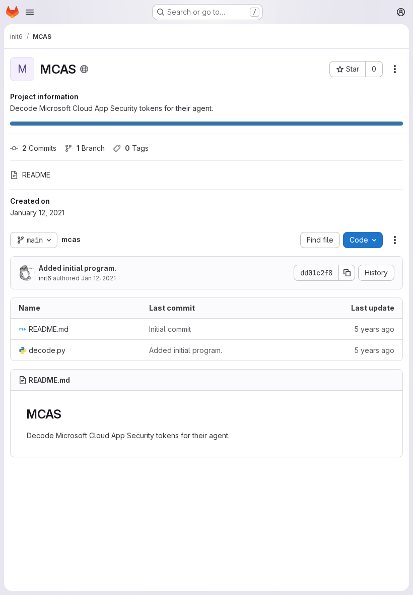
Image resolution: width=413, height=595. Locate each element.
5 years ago (374, 329)
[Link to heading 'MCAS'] (68, 414)
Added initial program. (77, 268)
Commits (39, 148)
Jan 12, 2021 (98, 278)
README (36, 174)
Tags (137, 148)
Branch (91, 148)
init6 (45, 278)
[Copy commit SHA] (347, 273)
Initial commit (170, 329)
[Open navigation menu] (30, 12)
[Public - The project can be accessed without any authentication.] (84, 69)
